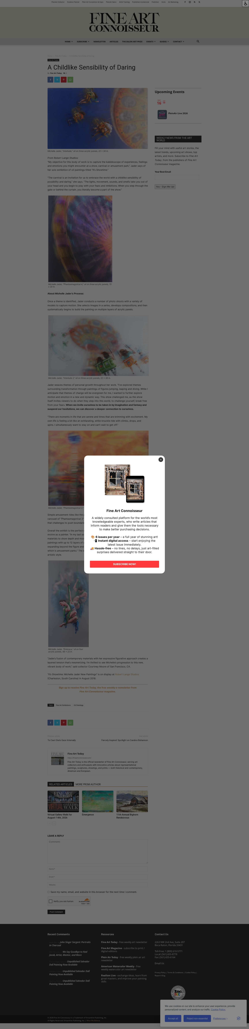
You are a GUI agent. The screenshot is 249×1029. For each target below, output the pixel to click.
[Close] (161, 459)
